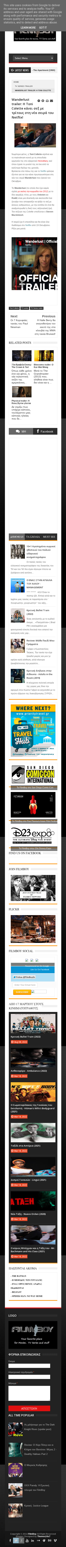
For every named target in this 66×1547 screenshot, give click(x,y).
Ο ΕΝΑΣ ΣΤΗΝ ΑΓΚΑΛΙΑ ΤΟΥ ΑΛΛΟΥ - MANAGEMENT (39, 584)
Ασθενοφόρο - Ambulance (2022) (29, 1070)
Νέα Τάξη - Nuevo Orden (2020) (28, 1214)
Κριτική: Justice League (36, 1505)
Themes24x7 (43, 1536)
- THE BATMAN (18, 1276)
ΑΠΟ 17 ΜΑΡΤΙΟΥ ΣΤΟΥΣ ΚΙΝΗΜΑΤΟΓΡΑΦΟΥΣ (26, 1006)
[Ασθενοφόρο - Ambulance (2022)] (33, 1051)
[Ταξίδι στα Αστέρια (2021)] (33, 1126)
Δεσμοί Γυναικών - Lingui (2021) (28, 1179)
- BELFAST (16, 1292)
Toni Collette (14, 308)
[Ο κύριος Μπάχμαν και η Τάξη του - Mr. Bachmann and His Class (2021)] (33, 1228)
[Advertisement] (37, 47)
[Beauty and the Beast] (33, 942)
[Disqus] (33, 485)
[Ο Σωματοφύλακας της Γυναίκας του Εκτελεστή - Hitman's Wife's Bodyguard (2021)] (33, 1085)
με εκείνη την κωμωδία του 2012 (33, 191)
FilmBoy (32, 1534)
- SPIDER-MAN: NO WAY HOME (27, 1296)
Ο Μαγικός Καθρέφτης (35, 1465)
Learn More (28, 27)
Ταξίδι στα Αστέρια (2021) (25, 1145)
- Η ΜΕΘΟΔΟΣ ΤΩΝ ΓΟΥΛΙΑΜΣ (26, 1280)
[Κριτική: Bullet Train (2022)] (33, 1017)
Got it (43, 27)
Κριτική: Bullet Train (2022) (25, 1036)
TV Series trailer (24, 86)
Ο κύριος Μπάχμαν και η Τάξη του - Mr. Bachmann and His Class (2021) (33, 1250)
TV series (24, 308)
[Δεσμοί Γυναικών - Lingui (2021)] (33, 1160)
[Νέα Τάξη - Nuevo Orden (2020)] (33, 1194)
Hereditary (43, 161)
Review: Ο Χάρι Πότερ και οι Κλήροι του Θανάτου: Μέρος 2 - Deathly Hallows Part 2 (40, 1449)
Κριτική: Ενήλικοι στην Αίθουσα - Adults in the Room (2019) (39, 674)
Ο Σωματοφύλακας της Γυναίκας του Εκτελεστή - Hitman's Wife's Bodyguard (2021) (33, 1108)
